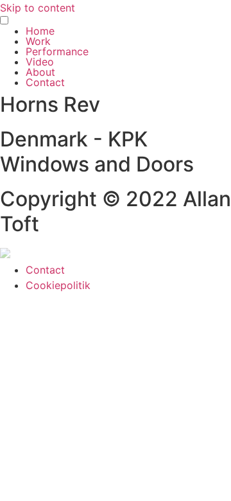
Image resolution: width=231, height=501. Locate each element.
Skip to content (37, 7)
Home (40, 30)
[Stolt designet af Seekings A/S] (5, 254)
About (40, 72)
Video (40, 61)
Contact (45, 82)
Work (38, 41)
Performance (57, 51)
